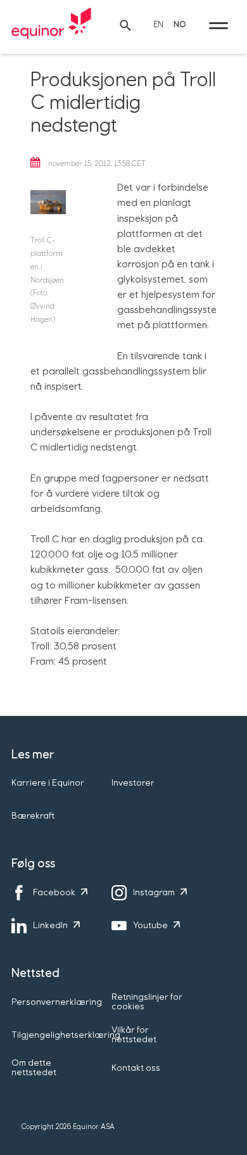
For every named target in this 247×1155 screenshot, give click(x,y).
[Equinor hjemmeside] (51, 25)
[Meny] (218, 25)
